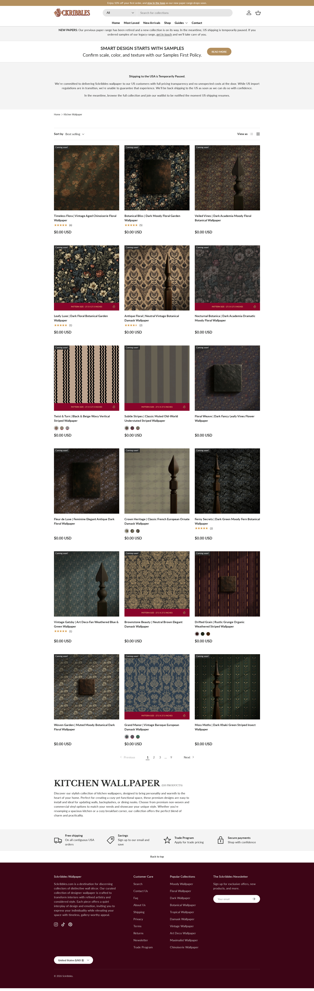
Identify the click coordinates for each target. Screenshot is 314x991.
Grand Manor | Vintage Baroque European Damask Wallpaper (151, 727)
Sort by (58, 134)
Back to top (157, 856)
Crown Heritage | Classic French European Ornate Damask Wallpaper (157, 521)
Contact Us (140, 891)
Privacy (138, 919)
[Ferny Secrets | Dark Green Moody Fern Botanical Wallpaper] (227, 481)
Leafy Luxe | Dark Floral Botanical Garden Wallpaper (81, 318)
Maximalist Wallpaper (184, 940)
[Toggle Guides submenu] (186, 23)
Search (137, 884)
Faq (135, 898)
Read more (219, 51)
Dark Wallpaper (180, 898)
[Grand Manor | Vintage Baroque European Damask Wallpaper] (157, 686)
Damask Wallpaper (182, 919)
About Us (139, 905)
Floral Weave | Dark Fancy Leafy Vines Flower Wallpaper (224, 418)
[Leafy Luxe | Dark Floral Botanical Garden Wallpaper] (86, 278)
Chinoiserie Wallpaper (184, 947)
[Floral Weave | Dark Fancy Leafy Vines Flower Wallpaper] (227, 378)
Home (116, 23)
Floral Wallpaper (180, 891)
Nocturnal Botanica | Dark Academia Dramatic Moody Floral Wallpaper (225, 318)
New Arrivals (151, 23)
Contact (197, 23)
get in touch (164, 34)
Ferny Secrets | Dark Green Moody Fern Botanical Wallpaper (227, 521)
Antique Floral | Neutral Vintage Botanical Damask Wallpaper (151, 318)
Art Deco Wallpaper (183, 933)
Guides (179, 23)
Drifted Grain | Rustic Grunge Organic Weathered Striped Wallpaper (219, 624)
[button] (258, 12)
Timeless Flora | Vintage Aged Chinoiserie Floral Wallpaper (85, 218)
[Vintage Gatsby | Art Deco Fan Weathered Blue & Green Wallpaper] (86, 584)
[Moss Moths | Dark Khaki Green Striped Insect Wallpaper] (227, 686)
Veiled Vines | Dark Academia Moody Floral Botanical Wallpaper (223, 218)
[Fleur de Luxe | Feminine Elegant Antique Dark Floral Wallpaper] (86, 481)
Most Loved (131, 23)
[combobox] (168, 13)
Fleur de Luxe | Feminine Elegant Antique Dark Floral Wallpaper (84, 521)
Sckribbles (67, 976)
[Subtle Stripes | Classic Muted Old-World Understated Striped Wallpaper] (157, 378)
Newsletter (140, 940)
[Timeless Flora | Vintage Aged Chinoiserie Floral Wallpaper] (86, 178)
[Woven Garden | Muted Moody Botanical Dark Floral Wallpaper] (86, 686)
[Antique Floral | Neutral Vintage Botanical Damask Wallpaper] (157, 278)
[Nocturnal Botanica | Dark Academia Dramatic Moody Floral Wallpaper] (227, 278)
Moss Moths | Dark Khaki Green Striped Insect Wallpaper (225, 727)
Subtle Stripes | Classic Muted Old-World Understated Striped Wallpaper (151, 418)
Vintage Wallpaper (182, 926)
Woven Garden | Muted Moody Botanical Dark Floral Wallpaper (84, 727)
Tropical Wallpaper (182, 912)
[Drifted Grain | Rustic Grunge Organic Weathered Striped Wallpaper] (227, 584)
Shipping (138, 912)
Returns (138, 933)
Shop (167, 23)
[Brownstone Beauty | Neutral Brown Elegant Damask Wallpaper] (157, 584)
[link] (127, 757)
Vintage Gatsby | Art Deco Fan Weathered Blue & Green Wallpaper (86, 624)
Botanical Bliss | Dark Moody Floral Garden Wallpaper (152, 218)
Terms (137, 926)
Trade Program (143, 947)
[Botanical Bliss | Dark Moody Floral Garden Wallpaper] (157, 178)
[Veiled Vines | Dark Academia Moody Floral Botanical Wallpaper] (227, 178)
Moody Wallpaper (181, 884)
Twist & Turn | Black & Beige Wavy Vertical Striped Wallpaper (82, 418)
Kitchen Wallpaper (73, 114)
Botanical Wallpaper (183, 905)
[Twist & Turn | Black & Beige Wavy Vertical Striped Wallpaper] (86, 378)
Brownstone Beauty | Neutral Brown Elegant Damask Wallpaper (153, 624)
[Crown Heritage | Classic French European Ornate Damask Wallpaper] (157, 481)
